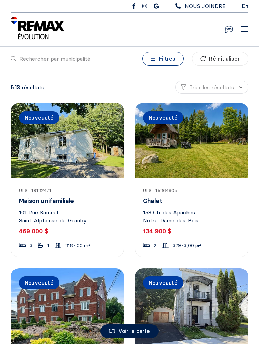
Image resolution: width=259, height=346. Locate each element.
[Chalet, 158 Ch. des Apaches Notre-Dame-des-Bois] (192, 140)
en (245, 6)
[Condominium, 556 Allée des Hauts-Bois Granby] (68, 306)
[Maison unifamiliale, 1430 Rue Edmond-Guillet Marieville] (192, 306)
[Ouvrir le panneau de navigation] (244, 29)
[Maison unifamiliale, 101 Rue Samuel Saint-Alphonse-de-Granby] (68, 140)
